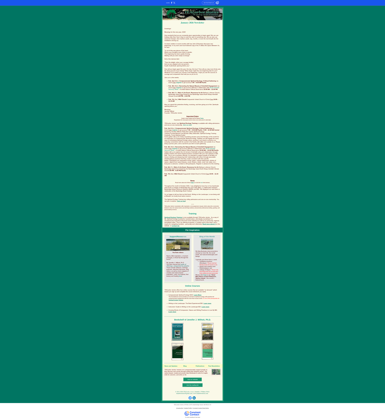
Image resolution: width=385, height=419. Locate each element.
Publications (200, 366)
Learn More (197, 295)
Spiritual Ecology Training (175, 199)
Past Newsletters (214, 366)
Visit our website (192, 379)
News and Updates (171, 366)
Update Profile (188, 408)
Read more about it (209, 224)
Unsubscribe (179, 408)
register (179, 82)
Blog (185, 366)
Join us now (181, 201)
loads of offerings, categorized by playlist (177, 265)
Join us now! (187, 125)
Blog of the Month (207, 237)
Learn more (207, 303)
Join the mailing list (192, 385)
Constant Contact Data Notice (201, 408)
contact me (175, 226)
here (192, 182)
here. (202, 118)
